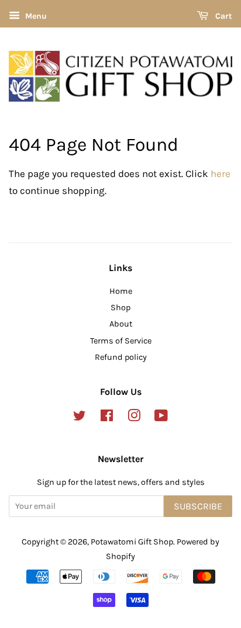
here (220, 173)
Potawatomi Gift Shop (132, 542)
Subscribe (198, 506)
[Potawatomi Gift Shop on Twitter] (79, 418)
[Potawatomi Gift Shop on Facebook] (106, 418)
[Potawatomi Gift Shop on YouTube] (161, 418)
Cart (222, 16)
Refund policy (121, 357)
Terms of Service (121, 341)
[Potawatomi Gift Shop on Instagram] (134, 418)
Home (120, 291)
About (120, 324)
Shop (120, 308)
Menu (35, 16)
